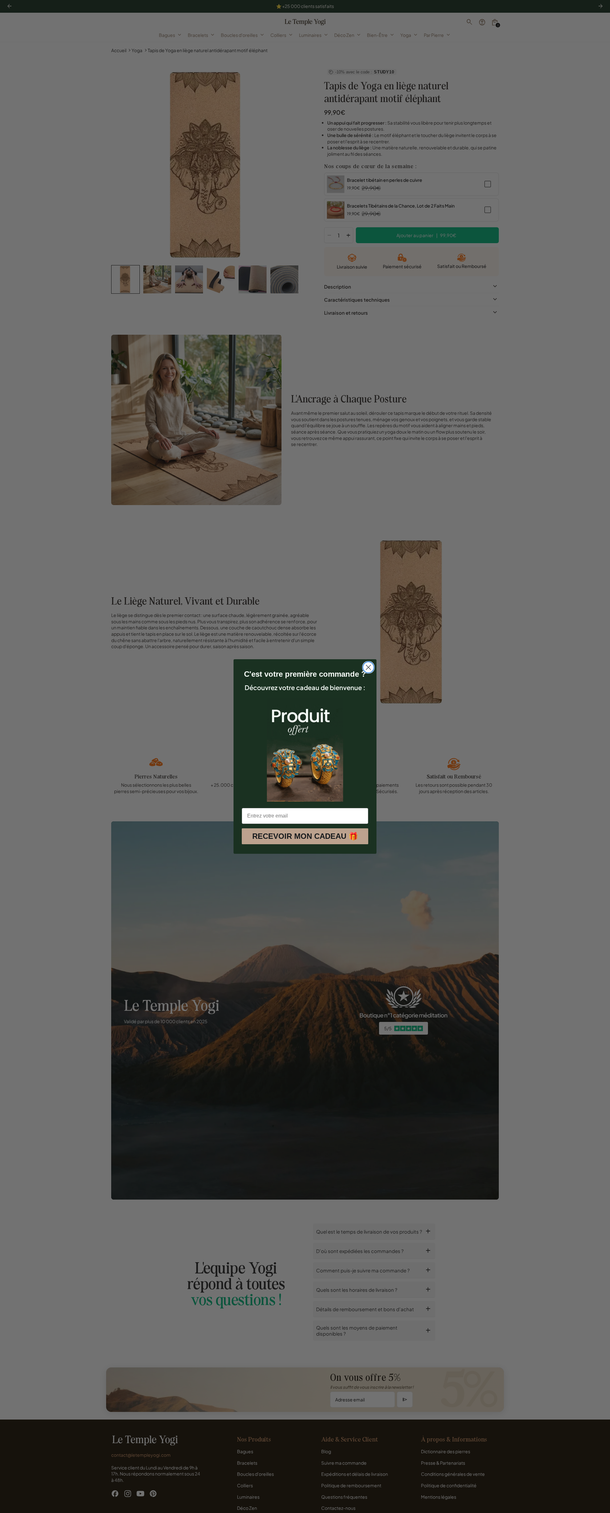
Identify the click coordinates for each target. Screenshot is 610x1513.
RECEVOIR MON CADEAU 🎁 (305, 836)
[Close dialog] (368, 667)
